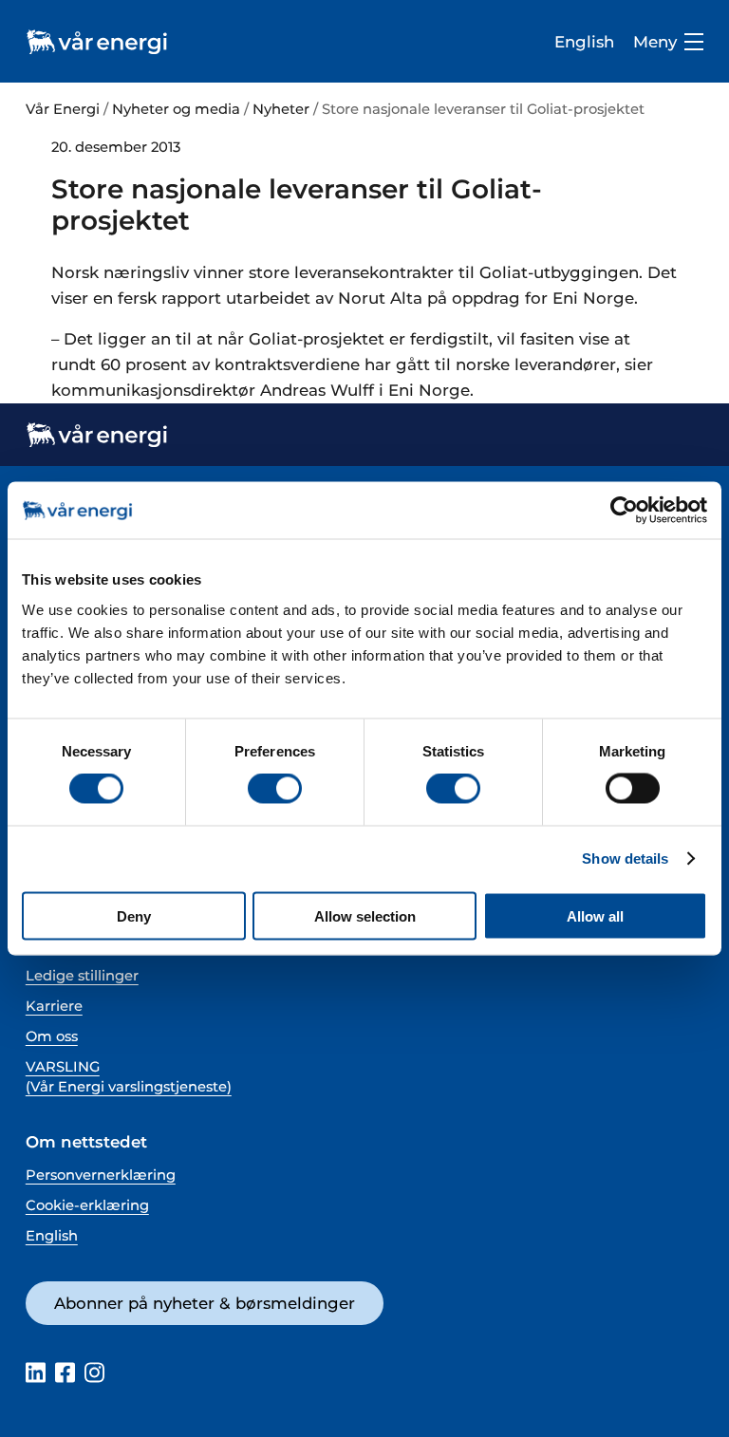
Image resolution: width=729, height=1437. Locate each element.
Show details (625, 858)
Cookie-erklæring (87, 1205)
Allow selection (365, 915)
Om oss (52, 1036)
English (584, 41)
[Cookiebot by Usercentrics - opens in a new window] (624, 510)
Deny (134, 915)
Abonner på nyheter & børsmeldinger (204, 1303)
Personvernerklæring (101, 1175)
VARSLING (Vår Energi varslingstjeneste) (129, 1076)
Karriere (54, 1006)
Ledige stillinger (82, 975)
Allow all (595, 915)
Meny (655, 42)
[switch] (275, 789)
